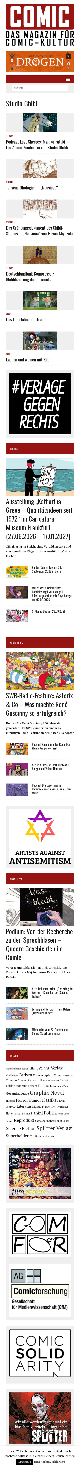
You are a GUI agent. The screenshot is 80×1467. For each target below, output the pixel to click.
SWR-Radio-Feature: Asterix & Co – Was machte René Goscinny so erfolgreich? (39, 704)
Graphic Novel (47, 1092)
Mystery (55, 1106)
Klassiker (50, 1100)
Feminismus (56, 1085)
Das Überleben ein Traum (26, 319)
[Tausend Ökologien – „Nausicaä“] (40, 176)
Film (8, 313)
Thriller (34, 1136)
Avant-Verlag (51, 1068)
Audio (10, 136)
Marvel (46, 1106)
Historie (10, 1100)
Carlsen (25, 1074)
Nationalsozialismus (18, 1113)
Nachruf (64, 1106)
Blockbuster (12, 1075)
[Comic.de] (40, 25)
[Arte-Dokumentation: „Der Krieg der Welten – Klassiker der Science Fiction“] (17, 997)
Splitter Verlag (54, 1128)
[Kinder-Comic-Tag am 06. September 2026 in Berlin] (17, 576)
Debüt (56, 1080)
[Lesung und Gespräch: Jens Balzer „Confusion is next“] (17, 1017)
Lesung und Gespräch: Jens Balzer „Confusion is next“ (51, 1011)
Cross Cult (35, 1080)
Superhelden (17, 1136)
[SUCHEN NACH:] (40, 87)
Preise (60, 1113)
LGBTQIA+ (11, 1107)
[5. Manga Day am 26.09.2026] (17, 619)
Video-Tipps (16, 878)
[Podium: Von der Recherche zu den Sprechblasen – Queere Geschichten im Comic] (40, 923)
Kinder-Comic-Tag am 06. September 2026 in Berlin (47, 569)
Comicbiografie (63, 1075)
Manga (36, 1106)
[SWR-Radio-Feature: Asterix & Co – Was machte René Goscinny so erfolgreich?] (40, 688)
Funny (66, 1085)
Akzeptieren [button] (24, 1461)
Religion (9, 1121)
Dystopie (64, 1080)
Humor (35, 1100)
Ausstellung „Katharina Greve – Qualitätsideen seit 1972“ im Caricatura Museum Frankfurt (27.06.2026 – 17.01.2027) (39, 518)
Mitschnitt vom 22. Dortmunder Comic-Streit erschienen (50, 1031)
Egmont (32, 1086)
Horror (22, 1100)
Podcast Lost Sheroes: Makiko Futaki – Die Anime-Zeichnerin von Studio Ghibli (37, 144)
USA (42, 1136)
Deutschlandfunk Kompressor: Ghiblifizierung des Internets (30, 276)
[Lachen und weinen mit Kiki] (40, 348)
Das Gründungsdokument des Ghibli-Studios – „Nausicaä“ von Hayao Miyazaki (39, 230)
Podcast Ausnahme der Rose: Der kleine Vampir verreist (51, 746)
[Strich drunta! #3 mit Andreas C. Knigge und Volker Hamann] (17, 773)
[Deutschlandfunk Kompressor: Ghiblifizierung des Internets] (40, 262)
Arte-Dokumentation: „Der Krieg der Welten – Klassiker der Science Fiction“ (52, 993)
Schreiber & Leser (58, 1120)
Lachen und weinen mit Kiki (27, 359)
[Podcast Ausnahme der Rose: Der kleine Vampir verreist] (17, 752)
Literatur (24, 1106)
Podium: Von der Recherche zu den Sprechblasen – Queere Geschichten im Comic (39, 944)
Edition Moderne (16, 1086)
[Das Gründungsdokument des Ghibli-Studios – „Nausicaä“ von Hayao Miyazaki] (40, 216)
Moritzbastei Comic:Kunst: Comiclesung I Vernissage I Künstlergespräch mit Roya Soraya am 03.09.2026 (52, 594)
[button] (40, 61)
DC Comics (48, 1080)
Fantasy (43, 1085)
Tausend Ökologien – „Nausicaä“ (32, 187)
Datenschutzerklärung (49, 1461)
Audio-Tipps (16, 643)
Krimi (62, 1100)
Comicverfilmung (16, 1080)
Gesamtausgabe (17, 1093)
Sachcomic (41, 1120)
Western (50, 1136)
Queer (66, 1113)
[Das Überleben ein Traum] (40, 308)
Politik (50, 1113)
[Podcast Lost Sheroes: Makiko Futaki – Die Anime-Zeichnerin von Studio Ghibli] (40, 130)
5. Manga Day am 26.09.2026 (48, 611)
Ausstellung (30, 1068)
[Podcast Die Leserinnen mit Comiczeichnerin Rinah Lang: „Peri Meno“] (17, 793)
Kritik (9, 182)
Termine (14, 449)
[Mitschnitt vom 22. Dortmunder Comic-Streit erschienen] (17, 1038)
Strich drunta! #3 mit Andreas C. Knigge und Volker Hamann (51, 767)
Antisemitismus (13, 1068)
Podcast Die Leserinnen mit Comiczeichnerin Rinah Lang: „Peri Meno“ (51, 789)
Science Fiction (21, 1128)
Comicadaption (43, 1075)
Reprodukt (24, 1120)
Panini (37, 1113)
